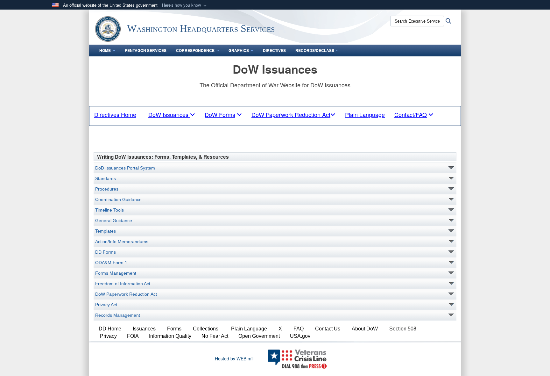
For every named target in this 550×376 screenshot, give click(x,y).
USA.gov (300, 336)
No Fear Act (214, 336)
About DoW (365, 328)
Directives (274, 50)
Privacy (108, 336)
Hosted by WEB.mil (234, 358)
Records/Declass (314, 50)
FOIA (133, 336)
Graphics (239, 50)
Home (105, 50)
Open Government (259, 336)
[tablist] (172, 114)
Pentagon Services (145, 50)
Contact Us (327, 328)
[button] (185, 5)
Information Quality (170, 336)
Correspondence (195, 50)
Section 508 (402, 328)
